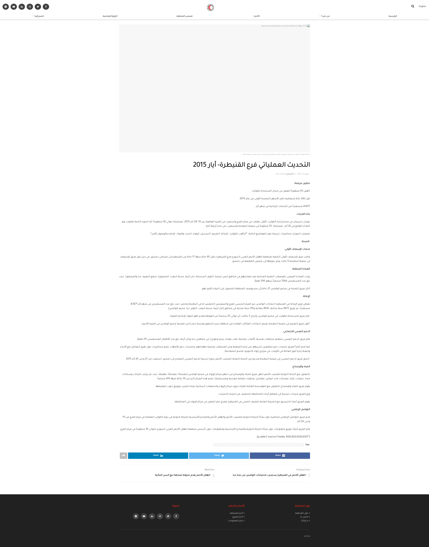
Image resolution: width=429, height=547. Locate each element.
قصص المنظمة (185, 16)
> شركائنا (305, 521)
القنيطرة (289, 174)
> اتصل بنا (305, 517)
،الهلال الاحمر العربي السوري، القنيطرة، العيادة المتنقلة (278, 445)
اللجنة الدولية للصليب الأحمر (239, 445)
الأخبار (257, 16)
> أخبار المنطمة (237, 513)
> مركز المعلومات (236, 521)
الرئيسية (393, 16)
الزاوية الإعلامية (110, 16)
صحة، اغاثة (219, 445)
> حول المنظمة (302, 513)
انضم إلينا (39, 16)
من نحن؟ (325, 16)
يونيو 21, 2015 (303, 174)
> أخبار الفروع (238, 517)
